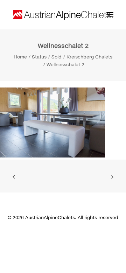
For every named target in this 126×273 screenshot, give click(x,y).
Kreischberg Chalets (89, 56)
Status (39, 56)
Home (20, 56)
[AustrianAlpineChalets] (63, 14)
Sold (56, 56)
